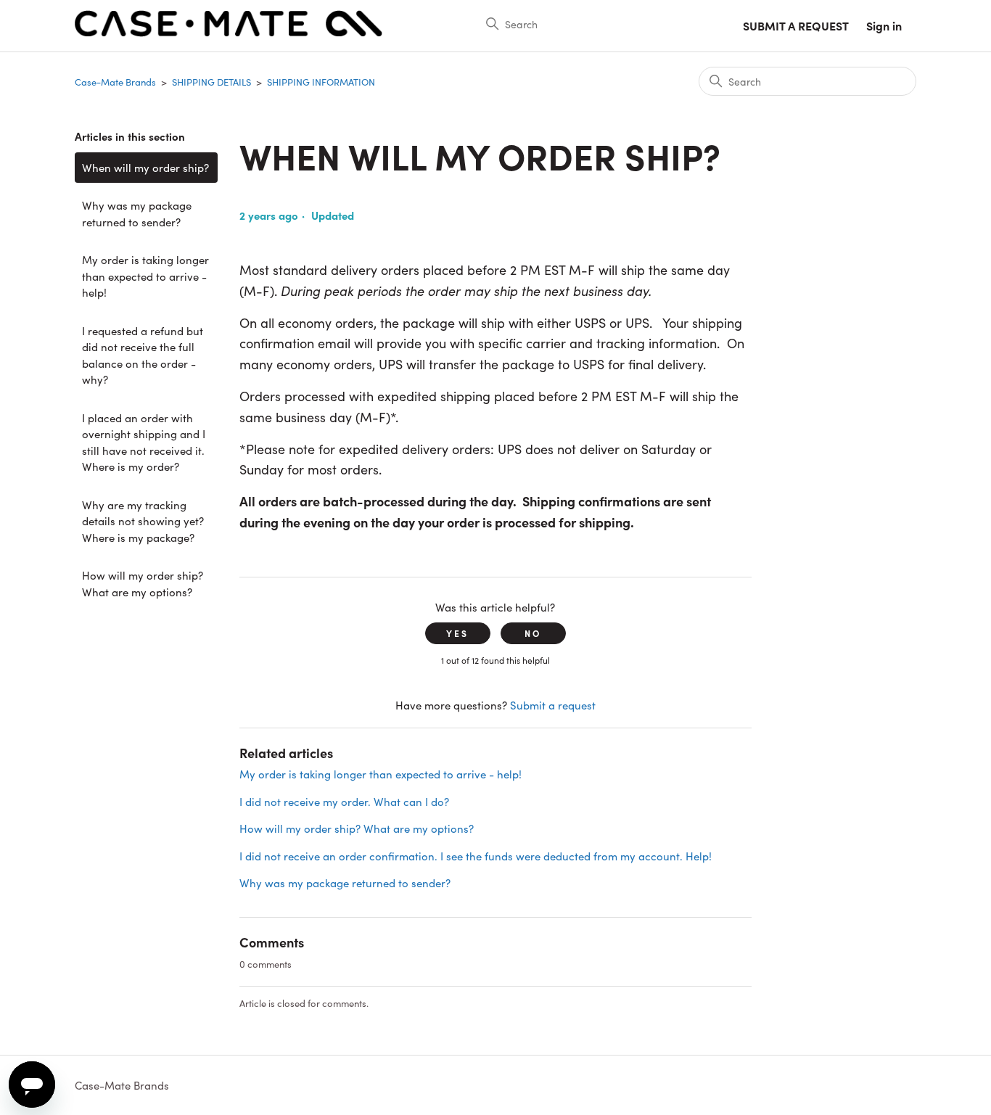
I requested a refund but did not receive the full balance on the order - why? (142, 355)
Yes (457, 633)
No (533, 633)
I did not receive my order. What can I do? (344, 801)
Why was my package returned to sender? (137, 213)
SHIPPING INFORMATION (321, 82)
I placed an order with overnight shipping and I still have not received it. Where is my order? (143, 442)
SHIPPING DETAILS (211, 82)
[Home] (228, 32)
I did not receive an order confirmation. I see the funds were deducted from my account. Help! (475, 855)
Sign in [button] (884, 25)
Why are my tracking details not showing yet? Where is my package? (143, 521)
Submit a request (796, 25)
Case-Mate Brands (115, 82)
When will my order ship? (145, 167)
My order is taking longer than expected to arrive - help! (145, 276)
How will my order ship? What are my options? (142, 583)
